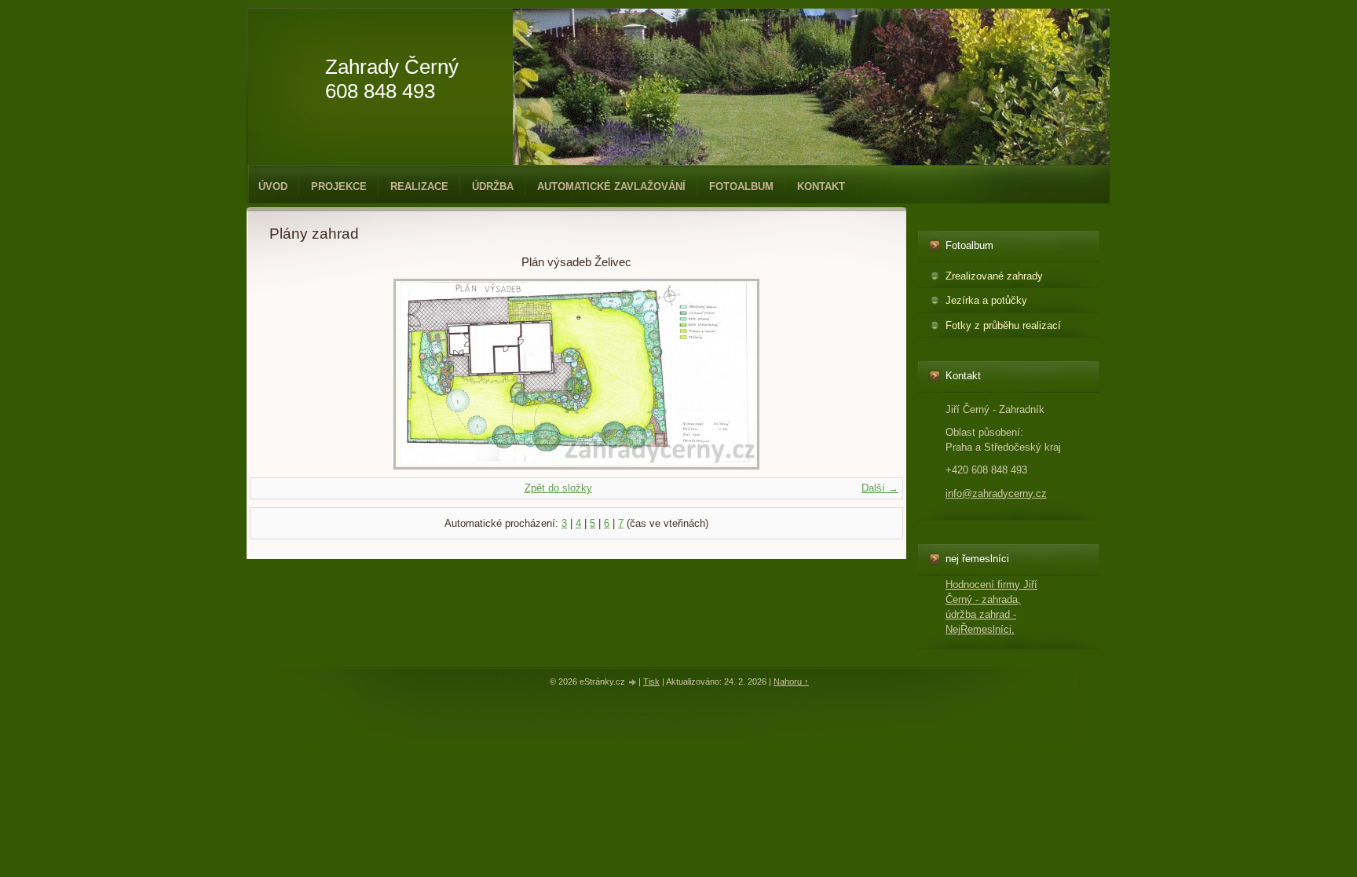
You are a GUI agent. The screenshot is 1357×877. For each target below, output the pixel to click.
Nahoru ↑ (791, 681)
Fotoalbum (741, 186)
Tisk (651, 681)
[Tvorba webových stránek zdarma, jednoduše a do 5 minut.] (632, 682)
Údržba (493, 186)
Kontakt (821, 186)
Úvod (272, 186)
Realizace (419, 186)
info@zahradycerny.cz (996, 493)
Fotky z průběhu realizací (1003, 325)
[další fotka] (858, 374)
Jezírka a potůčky (986, 300)
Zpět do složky (558, 488)
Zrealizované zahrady (994, 276)
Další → (879, 488)
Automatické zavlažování (611, 186)
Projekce (339, 186)
